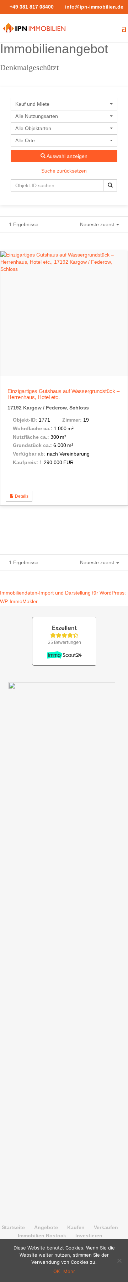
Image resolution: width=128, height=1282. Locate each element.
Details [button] (21, 496)
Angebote (46, 1227)
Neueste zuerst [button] (98, 224)
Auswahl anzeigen (66, 156)
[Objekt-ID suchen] (110, 185)
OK (56, 1271)
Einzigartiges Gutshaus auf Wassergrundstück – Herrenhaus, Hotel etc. (63, 394)
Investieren (88, 1235)
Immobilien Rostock (42, 1235)
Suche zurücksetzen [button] (64, 171)
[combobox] (64, 104)
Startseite (13, 1227)
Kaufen (76, 1227)
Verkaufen (106, 1227)
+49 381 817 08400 (32, 7)
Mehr (69, 1271)
